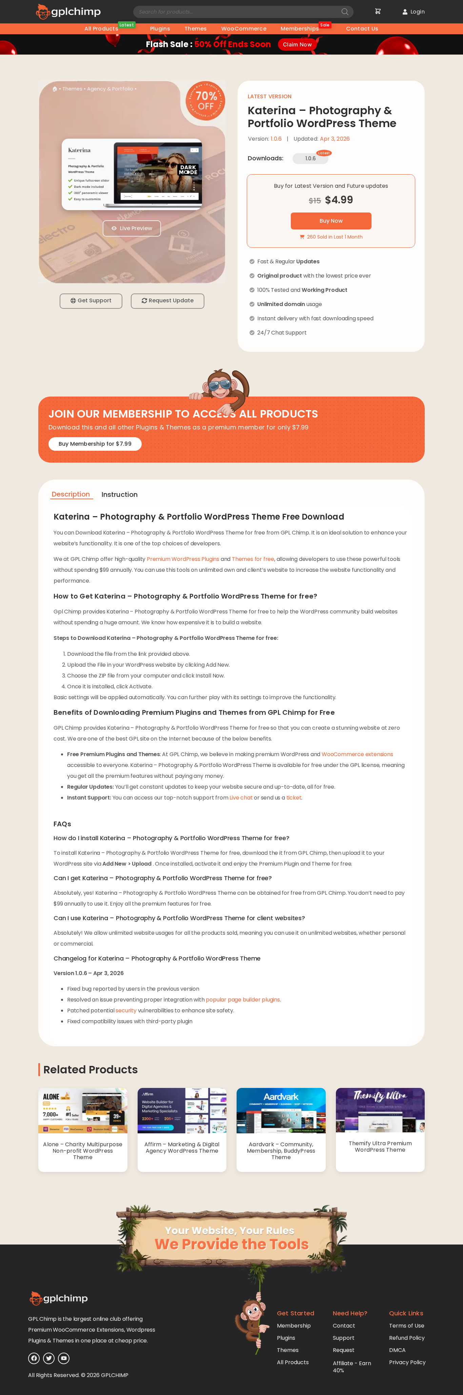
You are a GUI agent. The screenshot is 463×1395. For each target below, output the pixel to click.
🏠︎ (55, 88)
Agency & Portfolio (110, 88)
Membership (294, 1326)
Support (344, 1338)
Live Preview (135, 228)
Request (344, 1350)
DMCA (397, 1350)
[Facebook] (34, 1358)
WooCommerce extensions (357, 754)
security (126, 1010)
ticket (294, 798)
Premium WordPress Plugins (183, 559)
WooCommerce (243, 29)
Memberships (305, 28)
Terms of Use (406, 1326)
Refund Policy (407, 1338)
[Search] (345, 12)
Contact (344, 1326)
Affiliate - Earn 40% (352, 1366)
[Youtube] (63, 1358)
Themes (195, 29)
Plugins (160, 29)
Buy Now (331, 221)
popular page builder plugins (243, 1000)
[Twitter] (49, 1358)
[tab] (71, 495)
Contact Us (362, 29)
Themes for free (253, 559)
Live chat (241, 798)
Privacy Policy (407, 1362)
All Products (109, 28)
